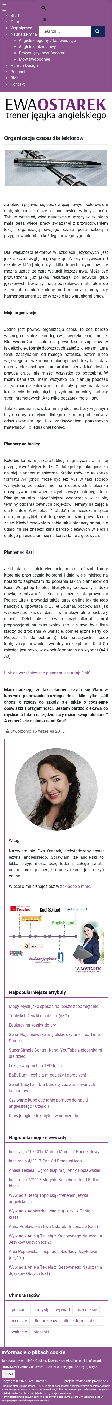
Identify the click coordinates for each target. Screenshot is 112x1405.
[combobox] (65, 31)
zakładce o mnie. (75, 886)
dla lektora (73, 1320)
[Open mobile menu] (4, 4)
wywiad (63, 1309)
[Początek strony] (103, 1395)
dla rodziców (45, 1320)
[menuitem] (14, 15)
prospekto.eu (101, 1381)
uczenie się (87, 1309)
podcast (19, 1309)
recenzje (19, 1320)
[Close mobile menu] (4, 10)
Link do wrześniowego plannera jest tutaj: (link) (47, 672)
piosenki (41, 1332)
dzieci (95, 1320)
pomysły (41, 1309)
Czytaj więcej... (89, 1367)
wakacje (19, 1332)
